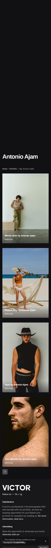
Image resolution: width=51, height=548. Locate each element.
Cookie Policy (20, 542)
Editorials (9, 239)
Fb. (16, 494)
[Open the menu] (5, 33)
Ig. (21, 494)
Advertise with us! (10, 534)
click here (18, 519)
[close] (45, 541)
